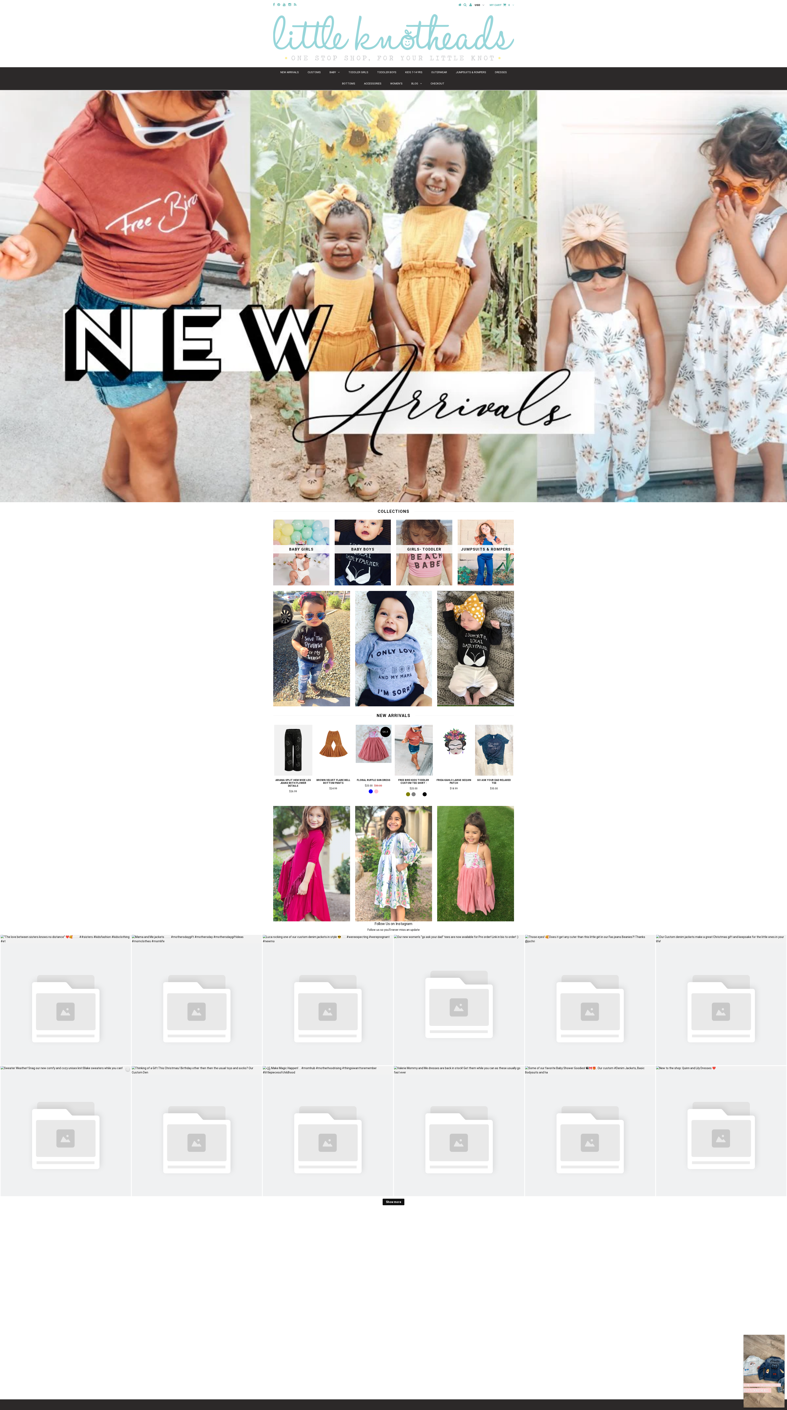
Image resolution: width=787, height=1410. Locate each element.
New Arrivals (289, 72)
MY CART (500, 5)
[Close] (779, 1340)
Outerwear (439, 72)
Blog (414, 83)
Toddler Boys (386, 72)
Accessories (372, 83)
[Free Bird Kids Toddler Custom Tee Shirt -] (414, 774)
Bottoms (348, 83)
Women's (396, 83)
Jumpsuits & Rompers (471, 72)
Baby (333, 72)
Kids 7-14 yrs (413, 72)
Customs (314, 72)
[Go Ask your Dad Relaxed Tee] (494, 774)
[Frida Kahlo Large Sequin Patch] (454, 762)
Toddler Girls (358, 72)
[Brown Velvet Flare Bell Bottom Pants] (333, 762)
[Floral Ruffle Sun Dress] (374, 762)
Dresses (501, 72)
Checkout (437, 83)
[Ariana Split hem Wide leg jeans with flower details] (293, 774)
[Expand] (749, 1340)
